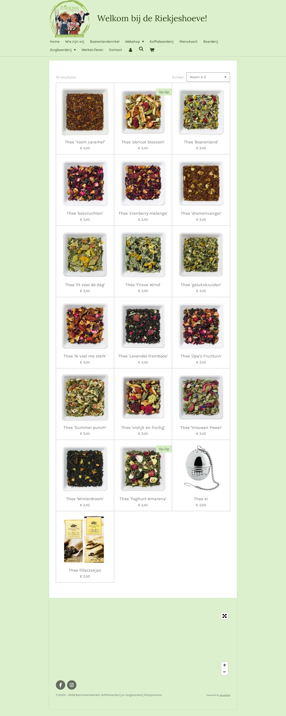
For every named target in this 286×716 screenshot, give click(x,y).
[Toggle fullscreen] (224, 616)
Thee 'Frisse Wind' (142, 284)
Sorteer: (178, 77)
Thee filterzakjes (85, 570)
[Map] (143, 643)
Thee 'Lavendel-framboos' (143, 356)
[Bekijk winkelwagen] (152, 50)
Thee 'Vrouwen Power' (201, 427)
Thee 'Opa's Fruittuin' (201, 356)
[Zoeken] (141, 49)
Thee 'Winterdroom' (85, 498)
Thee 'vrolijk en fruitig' (143, 427)
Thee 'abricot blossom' (143, 142)
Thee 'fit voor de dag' (85, 284)
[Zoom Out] (224, 671)
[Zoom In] (224, 665)
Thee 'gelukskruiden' (201, 284)
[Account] (130, 50)
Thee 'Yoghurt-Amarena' (143, 498)
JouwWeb (225, 695)
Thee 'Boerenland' (201, 142)
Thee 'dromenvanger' (201, 213)
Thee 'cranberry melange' (142, 213)
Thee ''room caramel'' (85, 142)
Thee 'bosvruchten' (85, 213)
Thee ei (201, 498)
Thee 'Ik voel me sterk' (84, 356)
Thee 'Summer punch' (84, 427)
